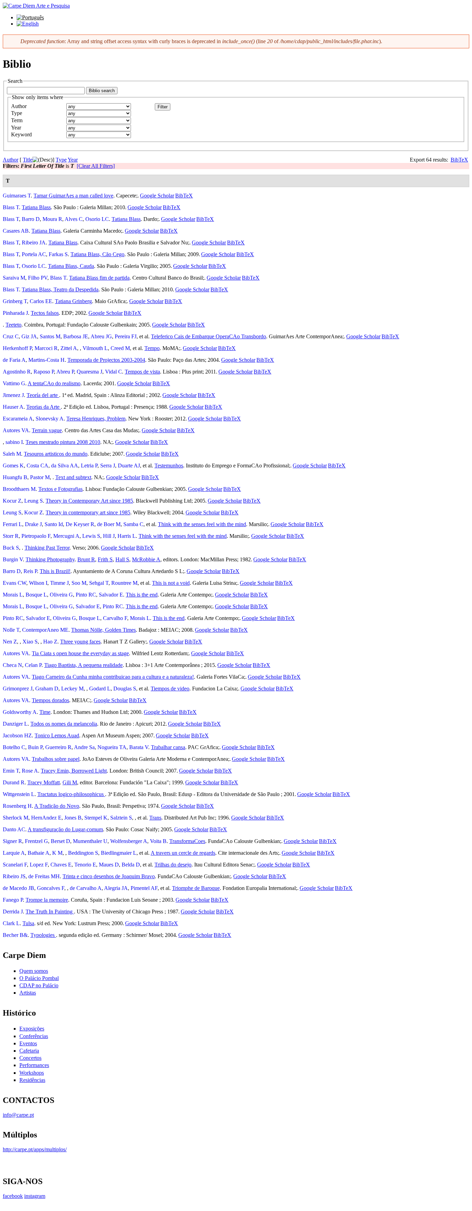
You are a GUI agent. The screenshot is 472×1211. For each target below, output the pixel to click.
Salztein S (121, 818)
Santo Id (54, 524)
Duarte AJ (129, 465)
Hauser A (13, 407)
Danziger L (15, 724)
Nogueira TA (111, 747)
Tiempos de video (170, 688)
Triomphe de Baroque (196, 888)
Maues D (109, 865)
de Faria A (14, 360)
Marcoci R (46, 348)
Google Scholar (157, 195)
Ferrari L (12, 524)
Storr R (11, 536)
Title (27, 160)
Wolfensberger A (128, 841)
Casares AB (16, 231)
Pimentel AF (144, 888)
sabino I (14, 442)
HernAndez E (46, 818)
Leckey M (72, 688)
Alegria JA (116, 888)
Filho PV (37, 278)
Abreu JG (101, 336)
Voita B (158, 841)
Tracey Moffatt (43, 782)
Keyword (21, 134)
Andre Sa (84, 747)
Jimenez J (13, 395)
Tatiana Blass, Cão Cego (97, 254)
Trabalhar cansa (168, 747)
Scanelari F (15, 865)
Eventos (28, 1043)
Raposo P (44, 372)
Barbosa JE (75, 336)
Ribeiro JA (34, 242)
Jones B (73, 818)
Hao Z (50, 642)
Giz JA (29, 336)
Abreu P (65, 372)
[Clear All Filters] (96, 166)
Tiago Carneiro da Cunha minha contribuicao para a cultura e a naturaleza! (113, 677)
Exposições (31, 1028)
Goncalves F (50, 888)
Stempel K (95, 818)
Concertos (30, 1058)
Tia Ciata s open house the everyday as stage (80, 653)
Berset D (60, 841)
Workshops (31, 1073)
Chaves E (61, 865)
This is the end (142, 595)
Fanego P (13, 900)
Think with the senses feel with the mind (202, 524)
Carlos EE (41, 301)
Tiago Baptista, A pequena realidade (83, 665)
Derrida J (13, 911)
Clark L (11, 923)
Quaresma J (89, 372)
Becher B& (15, 935)
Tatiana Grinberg (73, 301)
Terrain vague (47, 430)
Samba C (133, 524)
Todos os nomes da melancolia (63, 724)
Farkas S (58, 254)
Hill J (109, 536)
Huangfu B (15, 477)
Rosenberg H (17, 806)
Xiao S (30, 642)
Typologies (43, 935)
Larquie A (14, 853)
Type (16, 113)
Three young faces (80, 642)
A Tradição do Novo (56, 806)
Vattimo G (14, 383)
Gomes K (13, 465)
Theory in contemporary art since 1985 (88, 512)
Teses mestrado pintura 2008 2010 (63, 442)
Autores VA (16, 430)
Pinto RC (86, 595)
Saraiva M (14, 278)
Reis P (30, 571)
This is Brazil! (55, 571)
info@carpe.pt (18, 1115)
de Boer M (109, 524)
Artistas (27, 993)
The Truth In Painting (50, 911)
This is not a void (171, 583)
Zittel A (68, 348)
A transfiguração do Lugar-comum (65, 829)
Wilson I (38, 583)
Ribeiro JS (14, 876)
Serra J (107, 465)
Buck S (11, 548)
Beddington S (83, 853)
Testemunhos (168, 465)
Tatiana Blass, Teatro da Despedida (60, 289)
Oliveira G (61, 595)
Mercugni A (66, 536)
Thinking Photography (50, 559)
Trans (155, 818)
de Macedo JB (18, 888)
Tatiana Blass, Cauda (71, 266)
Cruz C (11, 336)
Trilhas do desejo (172, 865)
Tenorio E (85, 865)
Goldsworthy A (20, 712)
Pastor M (40, 477)
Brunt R (86, 559)
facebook (13, 1196)
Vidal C (113, 372)
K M (57, 853)
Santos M (50, 336)
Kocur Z (12, 501)
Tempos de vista (142, 372)
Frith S (105, 559)
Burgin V (13, 559)
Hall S (122, 559)
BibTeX (459, 160)
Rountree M (124, 583)
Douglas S (124, 688)
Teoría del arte (43, 395)
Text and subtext (73, 477)
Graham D (46, 688)
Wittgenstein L (19, 794)
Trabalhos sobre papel (55, 759)
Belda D (131, 865)
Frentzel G (36, 841)
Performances (34, 1065)
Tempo (152, 348)
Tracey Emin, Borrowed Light (74, 771)
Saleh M (12, 454)
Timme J (59, 583)
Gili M (70, 782)
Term (16, 120)
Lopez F (39, 865)
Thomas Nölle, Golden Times (103, 630)
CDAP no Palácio (38, 985)
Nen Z (10, 642)
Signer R (12, 841)
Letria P (89, 465)
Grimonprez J (17, 688)
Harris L (126, 536)
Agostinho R (17, 372)
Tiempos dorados (50, 700)
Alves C (74, 219)
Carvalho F (115, 618)
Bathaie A (38, 853)
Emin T (11, 771)
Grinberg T (15, 301)
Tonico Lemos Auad (57, 735)
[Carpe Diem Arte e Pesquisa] (36, 6)
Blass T (11, 207)
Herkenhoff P (17, 348)
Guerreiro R (58, 747)
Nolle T (11, 630)
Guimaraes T (17, 195)
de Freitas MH (44, 876)
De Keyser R (80, 524)
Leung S (33, 501)
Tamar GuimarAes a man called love (73, 195)
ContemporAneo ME (45, 630)
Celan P (33, 665)
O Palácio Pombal (39, 978)
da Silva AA (64, 465)
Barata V (138, 747)
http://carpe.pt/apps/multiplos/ (35, 1149)
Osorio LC (97, 219)
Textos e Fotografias (60, 489)
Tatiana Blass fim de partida (99, 278)
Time (44, 712)
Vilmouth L (95, 348)
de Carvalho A (86, 888)
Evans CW (14, 583)
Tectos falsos (45, 313)
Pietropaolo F (35, 536)
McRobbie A (146, 559)
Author (19, 106)
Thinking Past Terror (47, 548)
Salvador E (111, 595)
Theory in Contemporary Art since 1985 (89, 501)
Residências (32, 1080)
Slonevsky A (50, 419)
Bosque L (36, 595)
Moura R (52, 219)
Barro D (31, 219)
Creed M (120, 348)
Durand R (14, 782)
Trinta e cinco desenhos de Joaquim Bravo (109, 876)
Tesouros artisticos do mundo (55, 454)
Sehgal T (98, 583)
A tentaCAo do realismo (54, 383)
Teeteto (13, 325)
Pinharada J (15, 313)
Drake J (33, 524)
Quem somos (33, 971)
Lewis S (91, 536)
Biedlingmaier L (118, 853)
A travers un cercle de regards (183, 853)
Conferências (33, 1036)
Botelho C (14, 747)
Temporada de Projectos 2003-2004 (106, 360)
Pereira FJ (125, 336)
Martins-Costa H (46, 360)
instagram (34, 1196)
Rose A (30, 771)
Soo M (79, 583)
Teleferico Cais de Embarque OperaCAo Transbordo (208, 336)
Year (16, 127)
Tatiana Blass (36, 207)
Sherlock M (15, 818)
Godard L (100, 688)
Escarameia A (18, 419)
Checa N (12, 665)
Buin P (35, 747)
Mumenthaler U (90, 841)
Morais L (13, 595)
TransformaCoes (187, 841)
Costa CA (37, 465)
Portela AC (34, 254)
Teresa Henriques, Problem (95, 419)
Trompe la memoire (47, 900)
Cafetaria (29, 1051)
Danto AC (14, 829)
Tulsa (28, 923)
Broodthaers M (19, 489)
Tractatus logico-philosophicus (71, 794)
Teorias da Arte (43, 407)
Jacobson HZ (17, 735)
